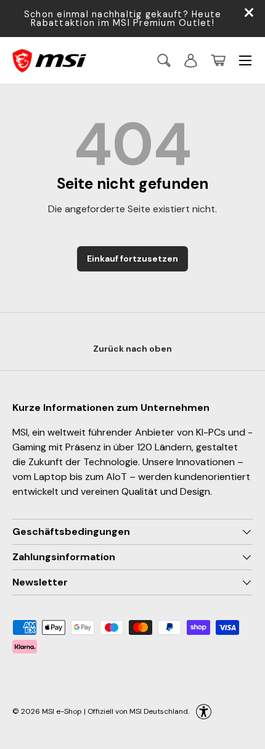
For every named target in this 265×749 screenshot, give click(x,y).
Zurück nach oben (132, 348)
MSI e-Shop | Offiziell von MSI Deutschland (115, 711)
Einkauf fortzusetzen (132, 258)
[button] (218, 60)
